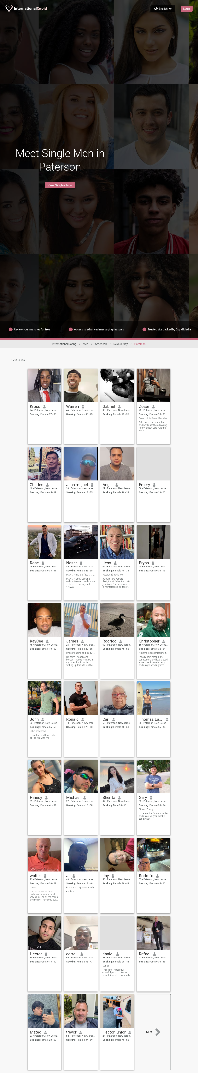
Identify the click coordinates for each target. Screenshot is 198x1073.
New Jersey (121, 344)
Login (186, 8)
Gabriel (108, 406)
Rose (34, 563)
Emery (144, 484)
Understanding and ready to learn (81, 653)
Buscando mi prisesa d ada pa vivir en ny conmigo (81, 887)
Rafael (144, 954)
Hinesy (36, 797)
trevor (71, 1032)
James (72, 641)
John (34, 719)
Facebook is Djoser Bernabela (153, 418)
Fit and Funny (146, 809)
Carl (106, 719)
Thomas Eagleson (151, 719)
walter (35, 875)
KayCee (36, 641)
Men (85, 344)
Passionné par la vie (112, 574)
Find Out (70, 891)
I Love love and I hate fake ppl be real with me (43, 736)
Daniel (105, 965)
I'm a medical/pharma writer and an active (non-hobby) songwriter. (153, 816)
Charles (36, 484)
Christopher (149, 641)
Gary (143, 797)
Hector (36, 954)
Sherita (108, 797)
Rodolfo (146, 875)
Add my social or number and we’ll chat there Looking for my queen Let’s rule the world (153, 426)
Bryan (144, 563)
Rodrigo (109, 641)
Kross (35, 406)
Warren (72, 406)
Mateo (35, 1032)
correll (72, 954)
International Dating (64, 344)
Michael (73, 797)
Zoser (144, 406)
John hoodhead (38, 731)
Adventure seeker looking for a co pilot (153, 653)
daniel (108, 954)
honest (33, 887)
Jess (106, 563)
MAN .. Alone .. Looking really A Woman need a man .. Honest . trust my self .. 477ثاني (80, 582)
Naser (71, 563)
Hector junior (114, 1032)
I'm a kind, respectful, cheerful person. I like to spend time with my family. (116, 972)
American (101, 344)
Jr (68, 875)
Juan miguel (77, 484)
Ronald (72, 719)
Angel (107, 484)
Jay (105, 875)
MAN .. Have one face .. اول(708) (81, 574)
